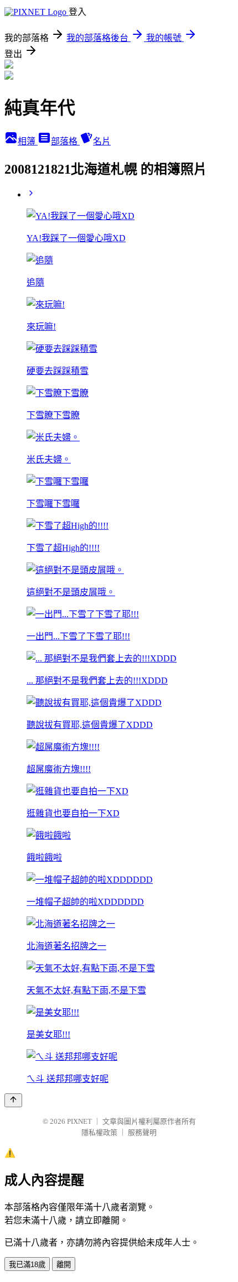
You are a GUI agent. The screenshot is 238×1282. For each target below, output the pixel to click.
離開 (63, 1264)
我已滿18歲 (27, 1264)
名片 (102, 141)
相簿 (28, 141)
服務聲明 (142, 1132)
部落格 (65, 141)
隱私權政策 (99, 1132)
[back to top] (13, 1100)
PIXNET (79, 1121)
